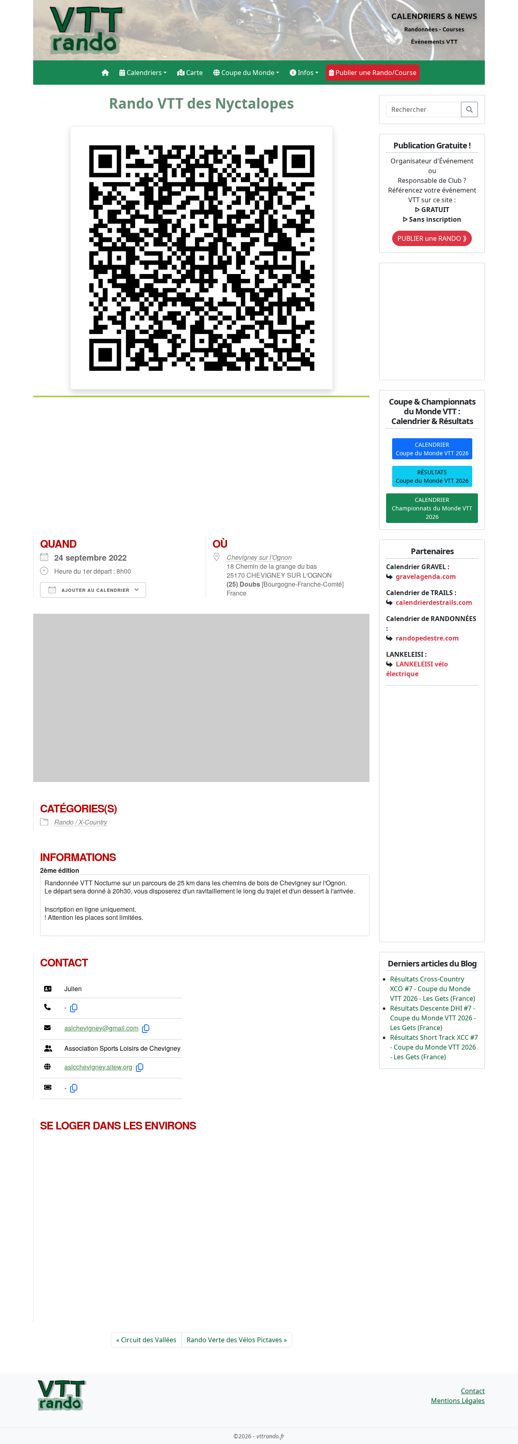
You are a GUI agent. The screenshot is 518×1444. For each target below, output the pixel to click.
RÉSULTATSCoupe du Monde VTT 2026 (432, 476)
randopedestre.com (427, 638)
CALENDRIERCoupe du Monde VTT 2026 (432, 449)
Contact (473, 1390)
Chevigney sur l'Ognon (259, 557)
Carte (194, 72)
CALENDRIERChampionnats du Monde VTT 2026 (432, 508)
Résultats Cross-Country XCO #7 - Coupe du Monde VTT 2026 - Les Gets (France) (432, 989)
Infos (305, 72)
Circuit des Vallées (148, 1339)
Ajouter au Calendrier (95, 590)
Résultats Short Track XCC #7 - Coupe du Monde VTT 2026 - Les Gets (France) (434, 1047)
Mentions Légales (458, 1400)
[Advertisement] (201, 470)
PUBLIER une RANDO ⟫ (432, 238)
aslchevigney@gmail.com (101, 1028)
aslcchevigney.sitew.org (98, 1066)
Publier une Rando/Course (375, 72)
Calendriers (143, 72)
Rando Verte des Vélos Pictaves (234, 1339)
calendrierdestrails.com (434, 602)
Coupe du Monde (247, 72)
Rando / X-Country (80, 822)
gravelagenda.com (426, 576)
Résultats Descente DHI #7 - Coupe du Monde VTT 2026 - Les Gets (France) (433, 1018)
